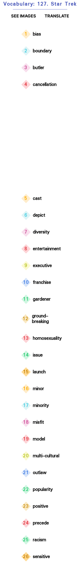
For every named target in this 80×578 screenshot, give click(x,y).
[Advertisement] (40, 142)
